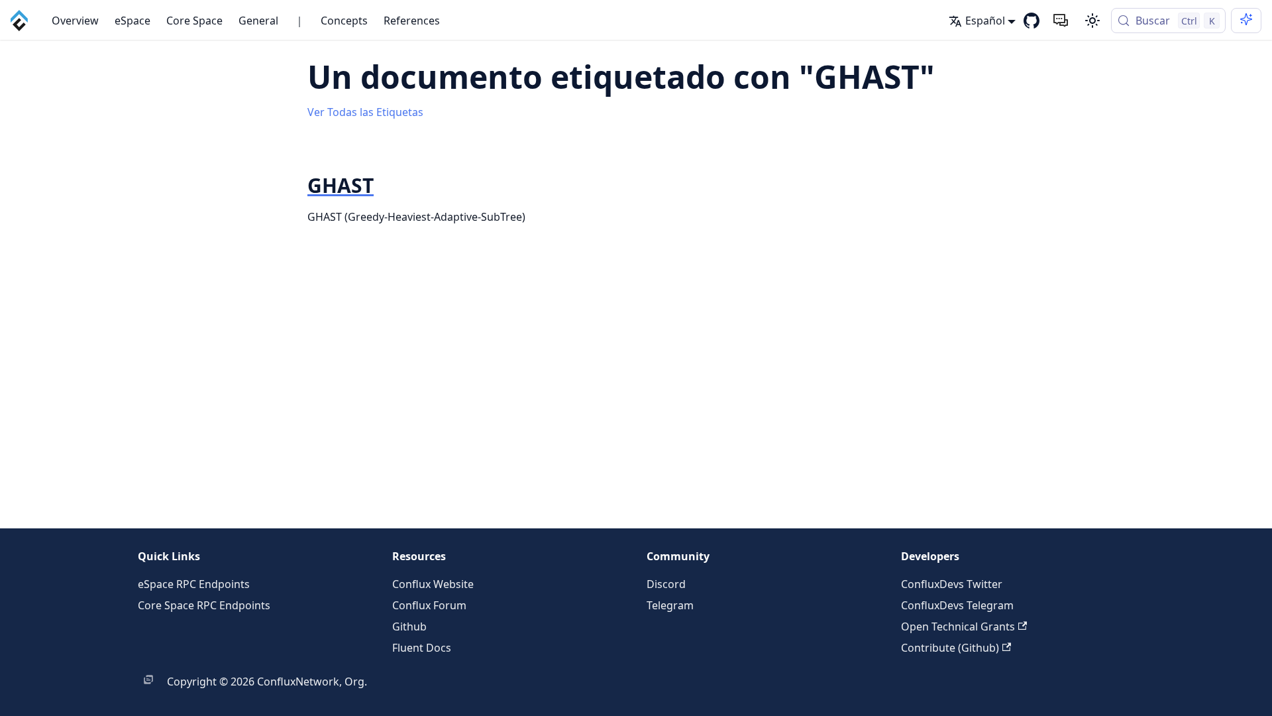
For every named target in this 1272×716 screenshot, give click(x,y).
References (412, 20)
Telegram (670, 605)
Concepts (344, 20)
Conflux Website (433, 584)
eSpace (132, 20)
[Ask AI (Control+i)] (1246, 20)
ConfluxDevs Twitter (951, 584)
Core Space (194, 20)
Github (409, 626)
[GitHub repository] (1031, 21)
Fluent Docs (421, 647)
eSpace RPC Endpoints (194, 584)
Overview (75, 20)
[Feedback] (1061, 21)
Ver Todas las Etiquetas (365, 112)
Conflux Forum (429, 605)
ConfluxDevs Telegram (957, 605)
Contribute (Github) (950, 647)
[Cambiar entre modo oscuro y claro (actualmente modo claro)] (1092, 20)
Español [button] (985, 20)
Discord (666, 584)
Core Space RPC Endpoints (204, 605)
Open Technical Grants (958, 626)
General (258, 20)
